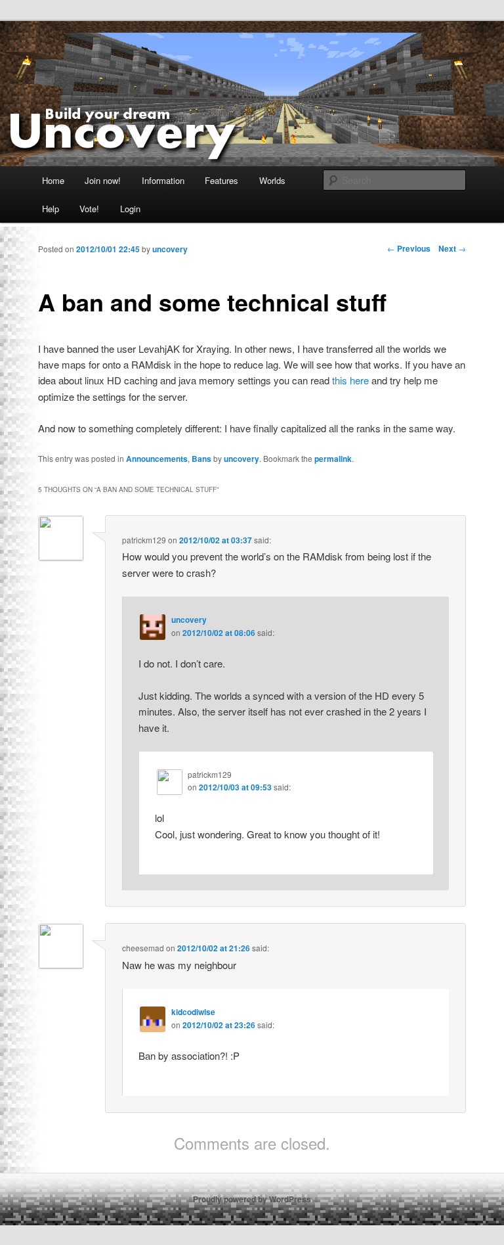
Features (221, 180)
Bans (201, 458)
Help (50, 208)
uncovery (241, 458)
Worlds (272, 180)
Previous (408, 248)
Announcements (157, 458)
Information (163, 180)
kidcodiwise (193, 1012)
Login (130, 208)
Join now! (103, 180)
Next (452, 248)
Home (53, 180)
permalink (333, 458)
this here (350, 380)
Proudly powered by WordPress (252, 1199)
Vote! (89, 208)
